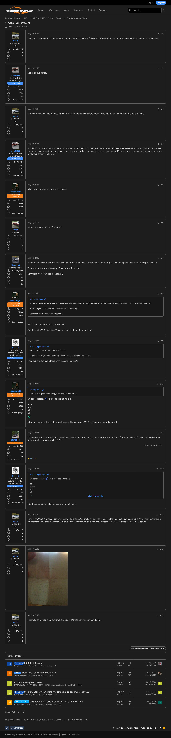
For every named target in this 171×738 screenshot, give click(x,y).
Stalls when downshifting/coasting (39, 672)
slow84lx (152, 704)
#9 (162, 341)
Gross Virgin (19, 695)
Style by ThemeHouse (70, 734)
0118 (10, 26)
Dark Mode (18, 728)
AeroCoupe (151, 665)
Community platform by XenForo (32, 734)
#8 (162, 293)
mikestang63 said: (38, 346)
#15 (162, 615)
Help (156, 728)
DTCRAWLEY (19, 685)
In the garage (17, 213)
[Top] (160, 728)
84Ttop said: (35, 390)
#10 (162, 384)
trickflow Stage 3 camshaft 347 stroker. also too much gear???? (56, 691)
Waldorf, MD (18, 100)
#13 (162, 514)
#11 (162, 433)
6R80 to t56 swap (33, 663)
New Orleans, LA (18, 459)
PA (22, 284)
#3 (162, 109)
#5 (162, 184)
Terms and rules (131, 728)
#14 (162, 549)
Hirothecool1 (19, 704)
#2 (162, 68)
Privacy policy (146, 728)
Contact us (118, 728)
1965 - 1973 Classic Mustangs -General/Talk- (57, 685)
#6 (162, 223)
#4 (162, 144)
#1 (162, 34)
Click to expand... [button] (95, 496)
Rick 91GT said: (36, 299)
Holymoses (19, 666)
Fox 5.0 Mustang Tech (47, 666)
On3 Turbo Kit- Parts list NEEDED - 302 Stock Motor (57, 701)
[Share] (158, 33)
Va (22, 249)
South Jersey (17, 375)
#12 (162, 469)
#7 (162, 258)
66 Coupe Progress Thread (28, 682)
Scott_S (17, 675)
